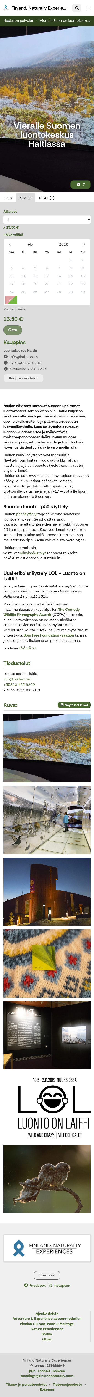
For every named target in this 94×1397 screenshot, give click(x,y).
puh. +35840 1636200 (47, 1370)
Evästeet (47, 1389)
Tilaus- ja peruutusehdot (26, 1384)
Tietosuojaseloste (67, 1384)
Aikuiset (10, 211)
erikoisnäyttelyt (33, 552)
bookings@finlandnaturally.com (47, 1375)
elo (30, 244)
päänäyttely (26, 514)
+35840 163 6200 (19, 684)
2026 (63, 244)
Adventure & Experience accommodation (47, 1319)
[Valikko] (88, 8)
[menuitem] (76, 8)
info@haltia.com (17, 679)
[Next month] (84, 244)
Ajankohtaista (47, 1313)
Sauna (47, 1334)
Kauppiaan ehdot (23, 378)
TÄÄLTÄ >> (28, 648)
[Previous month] (9, 244)
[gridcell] (11, 260)
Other (47, 1339)
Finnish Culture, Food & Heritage (47, 1324)
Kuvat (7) (47, 197)
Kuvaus (25, 197)
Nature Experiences (47, 1329)
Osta (8, 197)
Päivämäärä (13, 234)
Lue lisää (47, 1275)
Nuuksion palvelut (18, 20)
